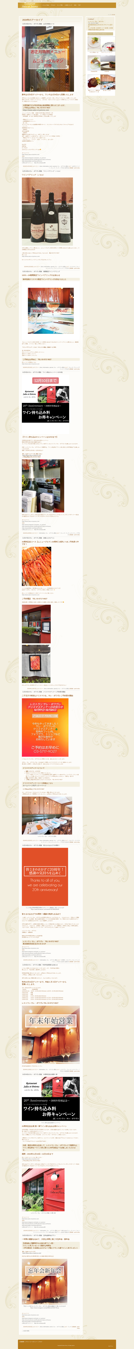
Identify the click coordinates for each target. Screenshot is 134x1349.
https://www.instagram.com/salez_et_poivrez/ (34, 158)
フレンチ (53, 168)
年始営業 (66, 1071)
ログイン (110, 1346)
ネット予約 (60, 5)
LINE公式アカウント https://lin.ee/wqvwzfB (33, 163)
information (46, 166)
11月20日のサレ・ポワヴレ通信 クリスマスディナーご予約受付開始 (43, 692)
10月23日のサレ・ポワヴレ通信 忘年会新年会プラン (39, 1235)
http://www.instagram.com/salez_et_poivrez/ (33, 951)
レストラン (50, 268)
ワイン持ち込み (50, 1232)
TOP (79, 5)
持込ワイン (58, 1232)
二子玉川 (62, 168)
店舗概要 (21, 1341)
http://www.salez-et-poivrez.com (30, 948)
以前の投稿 (25, 1331)
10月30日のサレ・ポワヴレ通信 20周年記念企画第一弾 (39, 1074)
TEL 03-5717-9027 (93, 23)
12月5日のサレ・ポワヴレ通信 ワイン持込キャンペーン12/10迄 (42, 372)
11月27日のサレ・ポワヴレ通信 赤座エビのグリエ (38, 538)
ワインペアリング (58, 268)
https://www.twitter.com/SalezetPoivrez (32, 161)
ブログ (40, 1341)
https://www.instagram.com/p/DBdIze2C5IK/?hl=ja (44, 1308)
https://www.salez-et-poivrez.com (36, 110)
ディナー (45, 842)
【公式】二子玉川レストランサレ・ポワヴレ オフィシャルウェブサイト (29, 5)
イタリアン (71, 840)
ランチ (57, 168)
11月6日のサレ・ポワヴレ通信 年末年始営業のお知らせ (40, 965)
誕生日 (67, 961)
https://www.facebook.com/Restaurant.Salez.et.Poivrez (36, 159)
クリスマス (73, 266)
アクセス (53, 5)
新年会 (67, 168)
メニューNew (45, 5)
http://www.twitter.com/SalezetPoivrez (32, 955)
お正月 (74, 166)
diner (41, 166)
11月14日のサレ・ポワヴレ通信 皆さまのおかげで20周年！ (41, 845)
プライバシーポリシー (31, 1341)
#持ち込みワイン (65, 1230)
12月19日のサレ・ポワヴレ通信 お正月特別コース (38, 24)
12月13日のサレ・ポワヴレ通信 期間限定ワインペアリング (41, 271)
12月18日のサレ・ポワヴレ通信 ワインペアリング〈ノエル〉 (41, 171)
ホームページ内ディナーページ (34, 785)
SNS (75, 5)
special (55, 166)
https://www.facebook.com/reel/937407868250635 (45, 909)
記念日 (67, 842)
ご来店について (68, 5)
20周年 (63, 960)
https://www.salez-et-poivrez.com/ (31, 256)
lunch (50, 166)
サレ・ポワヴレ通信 (62, 166)
